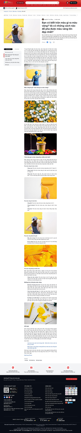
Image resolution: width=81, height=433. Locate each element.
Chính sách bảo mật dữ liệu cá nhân (52, 399)
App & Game (65, 15)
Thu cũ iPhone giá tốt (10, 8)
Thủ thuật (38, 15)
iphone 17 (28, 4)
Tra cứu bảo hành (27, 403)
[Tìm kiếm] (58, 3)
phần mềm (53, 4)
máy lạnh (49, 4)
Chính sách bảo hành (49, 388)
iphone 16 (40, 4)
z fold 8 (57, 4)
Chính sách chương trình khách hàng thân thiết (54, 403)
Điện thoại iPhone (28, 355)
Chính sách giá (48, 407)
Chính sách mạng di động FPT (51, 397)
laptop (32, 4)
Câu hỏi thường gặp (28, 407)
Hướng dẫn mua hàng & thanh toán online (32, 397)
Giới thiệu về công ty (28, 388)
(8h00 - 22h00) (9, 410)
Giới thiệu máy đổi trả (28, 395)
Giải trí (47, 15)
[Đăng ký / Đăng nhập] (67, 2)
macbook (44, 4)
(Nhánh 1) (8, 403)
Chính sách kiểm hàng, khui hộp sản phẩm (53, 393)
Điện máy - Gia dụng (17, 15)
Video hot (43, 15)
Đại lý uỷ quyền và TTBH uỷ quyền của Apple (33, 399)
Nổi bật (6, 15)
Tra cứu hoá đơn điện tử (29, 401)
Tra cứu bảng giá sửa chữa (29, 405)
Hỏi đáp (60, 15)
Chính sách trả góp (49, 391)
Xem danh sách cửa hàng (71, 378)
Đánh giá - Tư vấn (32, 15)
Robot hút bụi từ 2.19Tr (22, 8)
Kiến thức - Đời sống (54, 15)
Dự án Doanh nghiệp (28, 391)
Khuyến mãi (24, 15)
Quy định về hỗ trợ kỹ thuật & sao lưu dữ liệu (53, 401)
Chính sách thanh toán (49, 405)
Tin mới (10, 15)
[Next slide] (28, 8)
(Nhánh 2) (8, 406)
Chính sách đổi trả (48, 389)
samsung (36, 4)
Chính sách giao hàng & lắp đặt (51, 395)
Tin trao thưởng (72, 15)
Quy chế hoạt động (28, 389)
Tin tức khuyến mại (28, 393)
